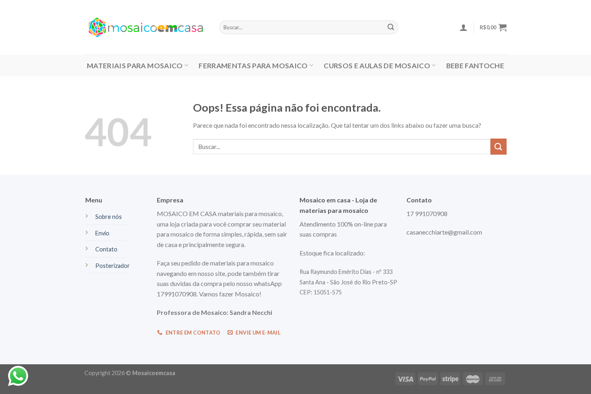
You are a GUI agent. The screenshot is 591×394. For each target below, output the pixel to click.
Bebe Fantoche (475, 65)
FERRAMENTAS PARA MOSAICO (253, 65)
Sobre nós (108, 216)
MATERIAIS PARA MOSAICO (135, 65)
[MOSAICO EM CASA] (145, 27)
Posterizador (112, 265)
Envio (102, 233)
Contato (106, 249)
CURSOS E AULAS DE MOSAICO (377, 65)
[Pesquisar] (391, 27)
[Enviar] (498, 146)
